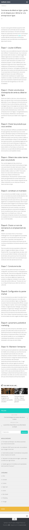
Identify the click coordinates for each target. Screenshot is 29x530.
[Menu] (27, 2)
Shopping (5, 498)
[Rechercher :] (11, 432)
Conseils (3, 6)
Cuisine (4, 483)
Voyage (4, 501)
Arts (4, 476)
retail (19, 35)
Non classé (5, 494)
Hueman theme (22, 525)
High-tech (5, 487)
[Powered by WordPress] (9, 525)
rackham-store (5, 2)
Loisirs (4, 490)
